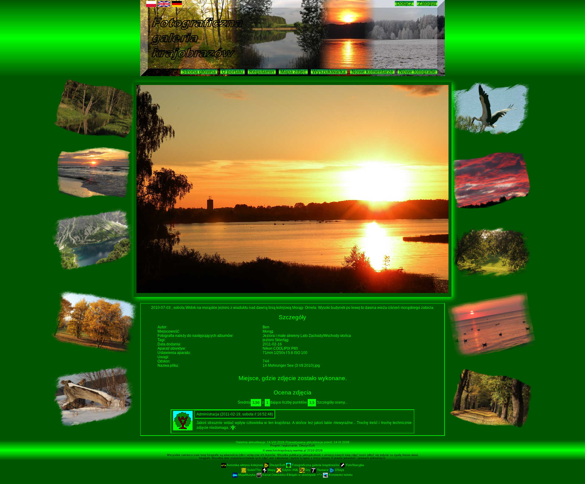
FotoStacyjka (354, 465)
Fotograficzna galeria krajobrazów (315, 465)
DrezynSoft (307, 445)
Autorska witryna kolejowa (245, 465)
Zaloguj (427, 3)
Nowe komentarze (372, 71)
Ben (266, 327)
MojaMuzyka (247, 474)
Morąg (268, 331)
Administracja (208, 414)
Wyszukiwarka (329, 71)
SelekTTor (254, 470)
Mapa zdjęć (293, 71)
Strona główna (199, 71)
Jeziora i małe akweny (281, 336)
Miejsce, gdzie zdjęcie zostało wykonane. (293, 378)
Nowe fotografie (417, 71)
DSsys (339, 470)
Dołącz (404, 3)
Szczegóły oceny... (332, 402)
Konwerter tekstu (340, 474)
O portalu (232, 71)
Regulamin (261, 71)
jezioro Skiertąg (276, 340)
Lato (304, 336)
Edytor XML (290, 470)
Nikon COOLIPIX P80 (280, 348)
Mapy (271, 470)
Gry (307, 470)
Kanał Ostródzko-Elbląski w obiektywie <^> (292, 474)
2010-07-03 (161, 308)
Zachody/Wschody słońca (330, 336)
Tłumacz (322, 470)
